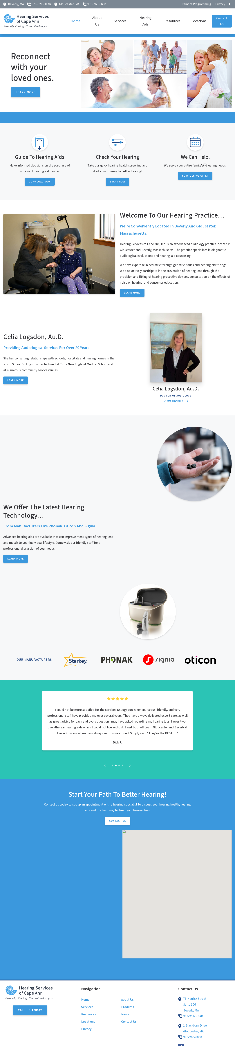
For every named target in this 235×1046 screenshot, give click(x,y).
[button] (106, 774)
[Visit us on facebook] (229, 4)
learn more (25, 100)
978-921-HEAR (41, 4)
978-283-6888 (96, 4)
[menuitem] (196, 4)
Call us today (30, 1018)
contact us (117, 829)
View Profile (173, 410)
